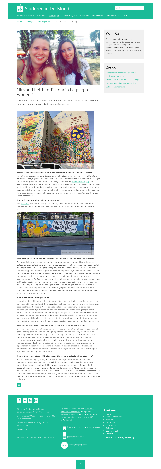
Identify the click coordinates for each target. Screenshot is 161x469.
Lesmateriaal (112, 430)
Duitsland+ (111, 428)
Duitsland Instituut (116, 15)
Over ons (84, 15)
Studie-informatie (25, 15)
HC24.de (25, 203)
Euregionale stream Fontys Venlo (121, 72)
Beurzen (41, 15)
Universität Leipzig (80, 181)
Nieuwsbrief (98, 15)
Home (19, 21)
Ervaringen (54, 15)
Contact (109, 433)
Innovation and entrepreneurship (121, 83)
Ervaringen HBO (44, 21)
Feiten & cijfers (69, 15)
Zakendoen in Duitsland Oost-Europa (122, 79)
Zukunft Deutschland (115, 86)
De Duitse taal (112, 422)
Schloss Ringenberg (115, 76)
